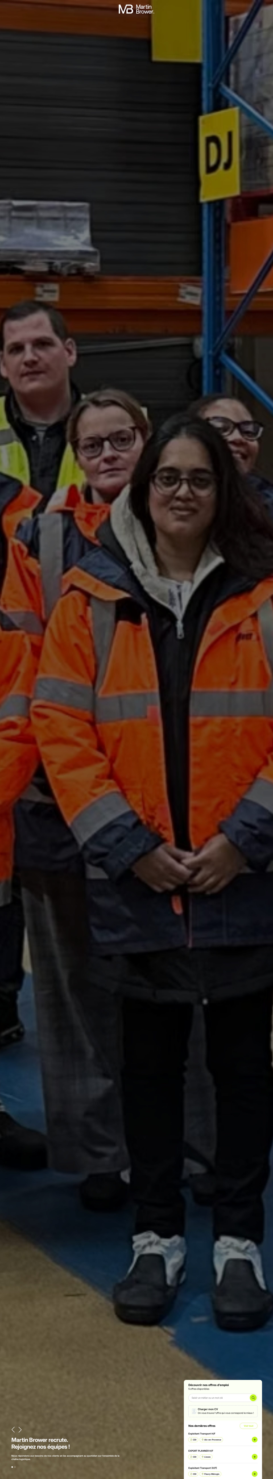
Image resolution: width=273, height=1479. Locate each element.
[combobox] (219, 1397)
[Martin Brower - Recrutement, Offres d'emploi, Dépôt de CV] (136, 9)
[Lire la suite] (255, 1439)
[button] (223, 1411)
